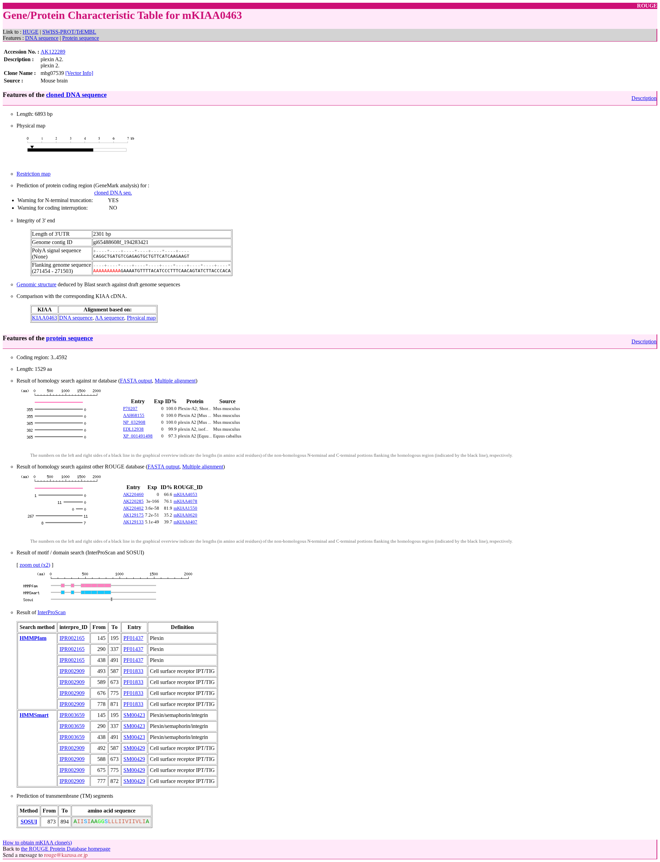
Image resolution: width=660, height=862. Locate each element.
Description (644, 98)
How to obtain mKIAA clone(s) (37, 843)
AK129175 (133, 515)
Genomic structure (36, 284)
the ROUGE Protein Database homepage (65, 849)
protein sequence (69, 338)
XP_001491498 (138, 436)
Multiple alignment (175, 381)
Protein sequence (80, 38)
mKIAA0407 (185, 521)
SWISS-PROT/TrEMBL (69, 32)
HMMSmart (34, 715)
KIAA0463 (44, 318)
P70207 (130, 408)
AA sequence (109, 318)
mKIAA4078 (185, 501)
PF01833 (133, 671)
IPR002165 (72, 638)
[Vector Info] (79, 73)
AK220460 (133, 494)
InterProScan (51, 612)
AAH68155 (133, 415)
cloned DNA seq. (113, 193)
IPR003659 (72, 715)
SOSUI (29, 822)
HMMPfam (33, 638)
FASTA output (136, 381)
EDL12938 (133, 429)
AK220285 (133, 501)
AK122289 (53, 52)
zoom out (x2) (35, 565)
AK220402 (133, 508)
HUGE (30, 32)
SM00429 (134, 748)
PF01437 (133, 638)
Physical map (141, 318)
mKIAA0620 (185, 515)
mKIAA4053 (185, 494)
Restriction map (33, 174)
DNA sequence (41, 38)
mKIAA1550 (185, 508)
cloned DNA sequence (76, 94)
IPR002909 (72, 671)
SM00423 (134, 715)
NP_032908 (134, 422)
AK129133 (133, 521)
